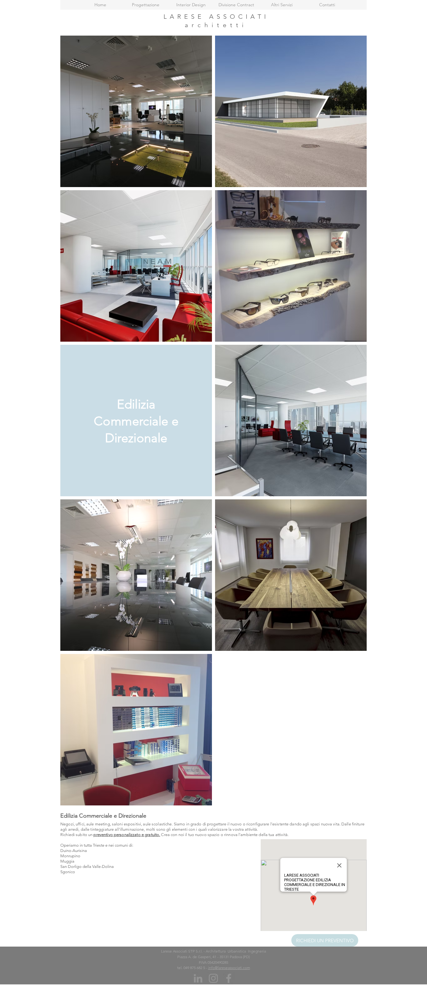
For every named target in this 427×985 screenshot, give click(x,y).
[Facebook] (229, 978)
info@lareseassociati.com (229, 967)
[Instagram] (213, 978)
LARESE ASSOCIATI (216, 16)
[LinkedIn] (198, 978)
